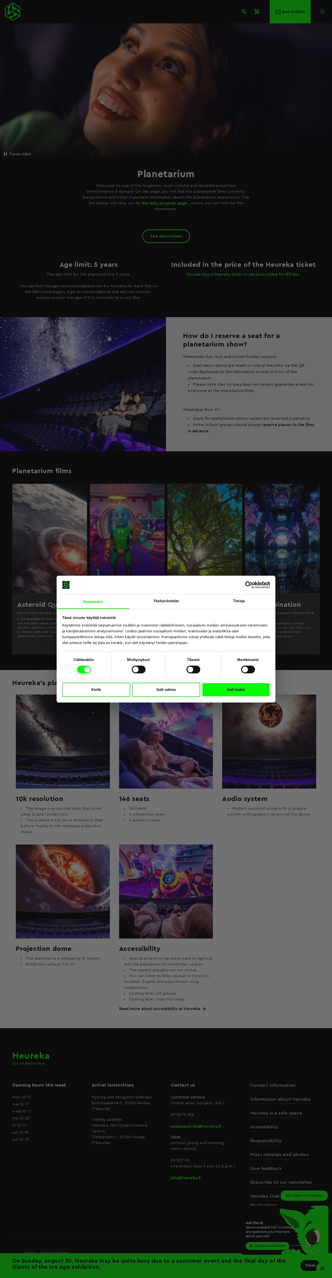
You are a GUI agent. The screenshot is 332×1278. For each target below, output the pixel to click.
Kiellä (96, 689)
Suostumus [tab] (93, 602)
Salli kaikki (236, 689)
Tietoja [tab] (239, 601)
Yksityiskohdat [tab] (166, 601)
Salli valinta (166, 689)
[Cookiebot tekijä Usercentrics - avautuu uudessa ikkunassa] (248, 585)
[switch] (139, 669)
